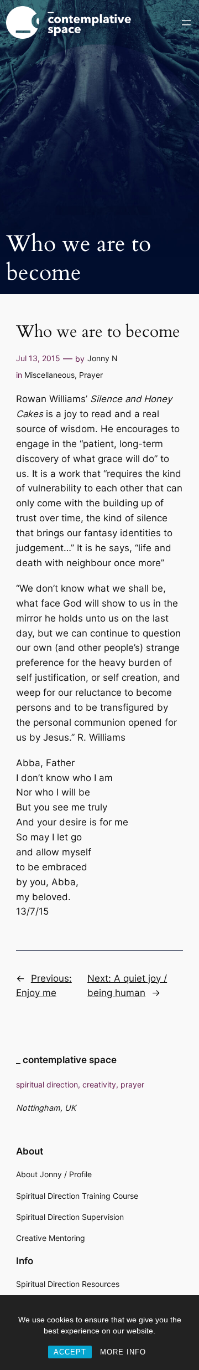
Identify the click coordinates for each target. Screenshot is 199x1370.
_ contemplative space (66, 1059)
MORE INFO (123, 1352)
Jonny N (102, 358)
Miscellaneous (49, 374)
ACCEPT (70, 1352)
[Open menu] (186, 22)
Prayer (91, 374)
